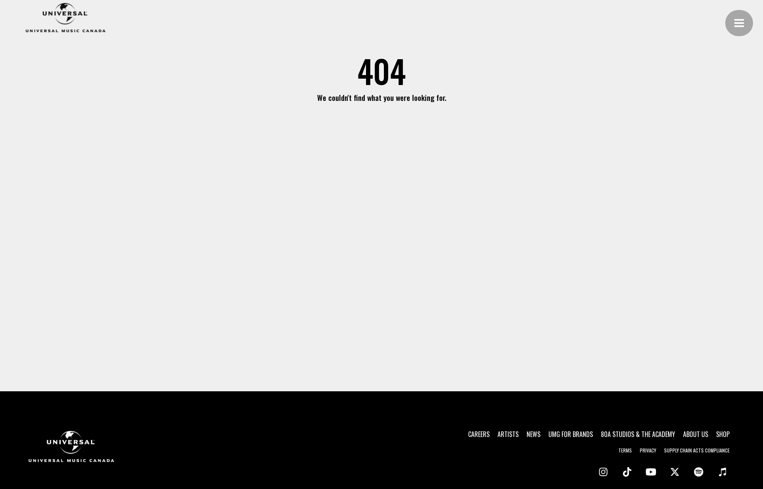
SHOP (723, 434)
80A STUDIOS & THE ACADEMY (638, 434)
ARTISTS (508, 434)
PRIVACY (648, 450)
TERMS (625, 450)
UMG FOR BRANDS (570, 434)
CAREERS (479, 434)
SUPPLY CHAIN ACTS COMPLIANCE (697, 450)
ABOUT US (695, 434)
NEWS (533, 434)
